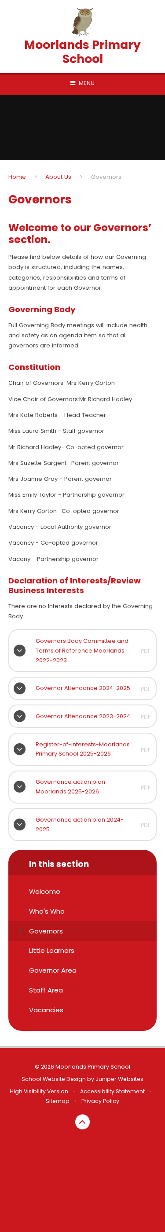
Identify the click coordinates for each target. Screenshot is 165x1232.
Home (17, 177)
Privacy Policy (100, 1101)
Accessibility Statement (112, 1091)
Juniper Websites (119, 1079)
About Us (58, 177)
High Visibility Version (39, 1091)
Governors (106, 177)
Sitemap (58, 1101)
